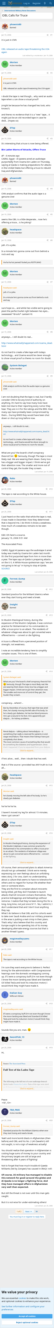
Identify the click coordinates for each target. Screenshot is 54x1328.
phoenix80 (15, 24)
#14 (51, 671)
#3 (51, 138)
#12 (51, 589)
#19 (51, 1047)
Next (27, 1211)
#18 (51, 1003)
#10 (51, 489)
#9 (51, 376)
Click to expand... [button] (27, 750)
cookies (22, 1298)
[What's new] (45, 3)
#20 (51, 1120)
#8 (51, 332)
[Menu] (4, 3)
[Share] (47, 35)
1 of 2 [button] (19, 1211)
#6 (51, 240)
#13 (51, 615)
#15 (51, 785)
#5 (51, 214)
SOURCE (5, 568)
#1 (51, 35)
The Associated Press (17, 1064)
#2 (51, 73)
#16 (51, 833)
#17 (51, 949)
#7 (51, 282)
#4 (51, 188)
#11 (51, 511)
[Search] (50, 3)
